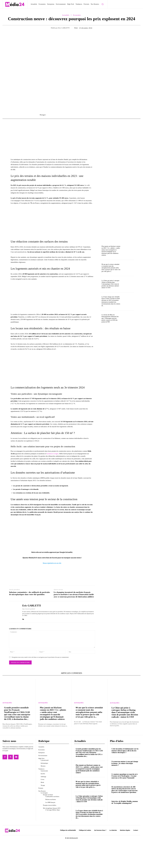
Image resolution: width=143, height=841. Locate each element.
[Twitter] (10, 757)
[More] (101, 115)
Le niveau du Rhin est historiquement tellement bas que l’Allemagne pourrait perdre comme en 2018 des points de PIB (110, 318)
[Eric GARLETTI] (14, 612)
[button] (103, 4)
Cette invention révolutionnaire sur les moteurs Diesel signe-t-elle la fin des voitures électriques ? (124, 750)
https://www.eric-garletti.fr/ (28, 609)
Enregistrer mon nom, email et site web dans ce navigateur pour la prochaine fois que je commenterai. (40, 657)
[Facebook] (5, 757)
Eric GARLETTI (64, 28)
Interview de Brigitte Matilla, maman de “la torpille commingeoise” (124, 802)
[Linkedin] (23, 618)
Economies (77, 15)
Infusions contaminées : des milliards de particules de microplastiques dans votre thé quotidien (29, 593)
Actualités (65, 15)
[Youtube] (16, 757)
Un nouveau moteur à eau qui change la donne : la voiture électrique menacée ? (124, 763)
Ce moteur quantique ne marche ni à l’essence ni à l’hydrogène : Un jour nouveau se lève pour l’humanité (124, 776)
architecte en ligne (53, 453)
